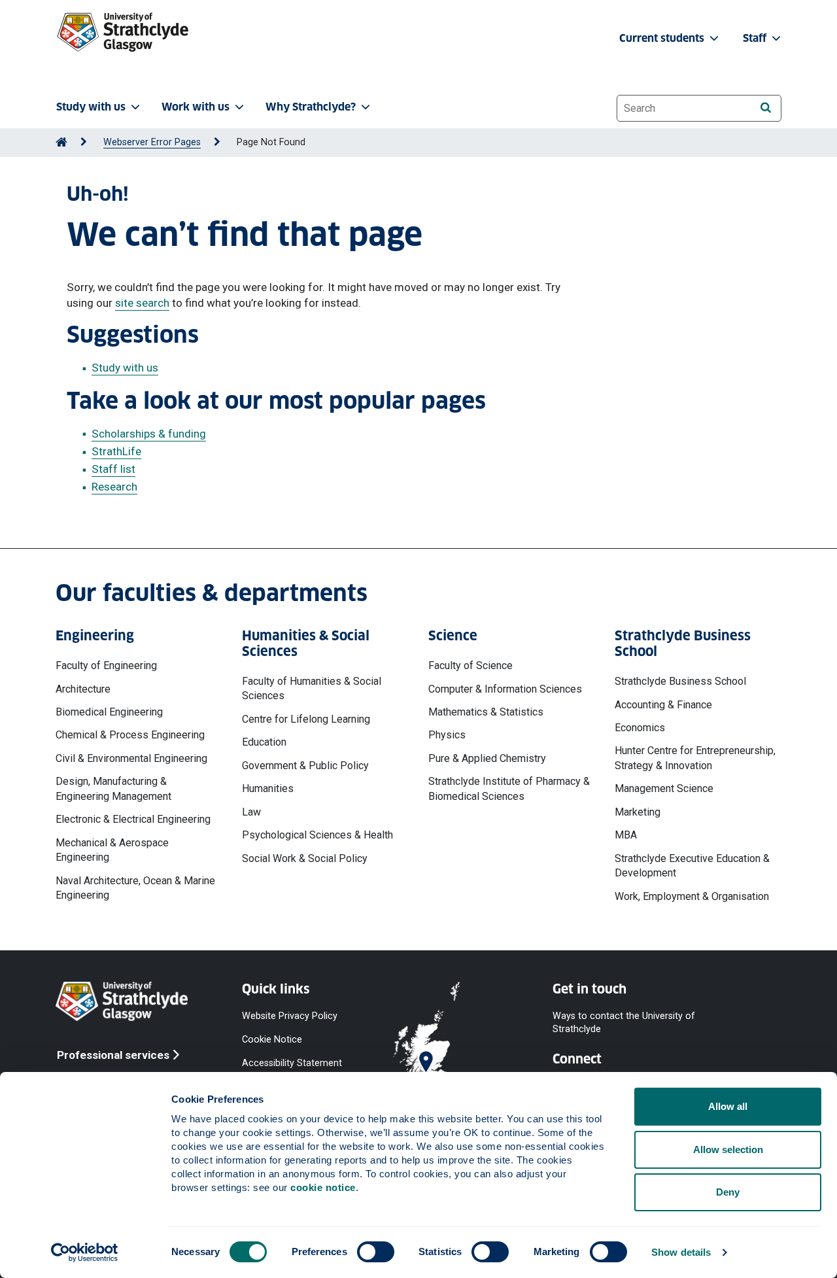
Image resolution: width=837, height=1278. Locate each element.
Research (114, 486)
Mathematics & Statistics (485, 712)
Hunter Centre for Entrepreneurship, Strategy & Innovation (695, 757)
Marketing (637, 812)
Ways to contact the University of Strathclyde (624, 1022)
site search (142, 302)
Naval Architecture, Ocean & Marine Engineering (135, 887)
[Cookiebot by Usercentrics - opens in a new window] (84, 1252)
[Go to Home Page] (61, 142)
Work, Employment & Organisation (692, 896)
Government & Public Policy (305, 765)
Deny (728, 1192)
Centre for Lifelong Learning (306, 719)
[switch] (375, 1251)
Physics (447, 735)
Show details (681, 1252)
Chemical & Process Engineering (130, 735)
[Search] (765, 107)
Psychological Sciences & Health (317, 835)
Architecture (83, 689)
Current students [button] (663, 38)
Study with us (125, 367)
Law (251, 812)
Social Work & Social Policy (304, 858)
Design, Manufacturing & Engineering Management (113, 788)
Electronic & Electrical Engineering (133, 819)
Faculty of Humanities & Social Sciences (311, 688)
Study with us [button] (91, 107)
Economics (640, 727)
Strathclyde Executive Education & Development (692, 865)
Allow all (727, 1106)
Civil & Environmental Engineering (131, 758)
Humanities (268, 788)
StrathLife (116, 451)
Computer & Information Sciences (505, 689)
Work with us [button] (196, 107)
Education (264, 742)
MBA (626, 835)
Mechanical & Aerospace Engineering (112, 850)
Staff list (113, 468)
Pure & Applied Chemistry (487, 758)
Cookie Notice (272, 1039)
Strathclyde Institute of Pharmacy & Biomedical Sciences (509, 788)
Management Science (664, 788)
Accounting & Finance (663, 705)
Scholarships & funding (149, 433)
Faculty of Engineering (106, 665)
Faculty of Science (470, 665)
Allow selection (728, 1149)
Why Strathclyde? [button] (310, 107)
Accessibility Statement (292, 1063)
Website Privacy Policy (289, 1016)
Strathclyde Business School (680, 681)
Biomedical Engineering (109, 712)
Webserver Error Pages (152, 142)
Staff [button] (756, 38)
